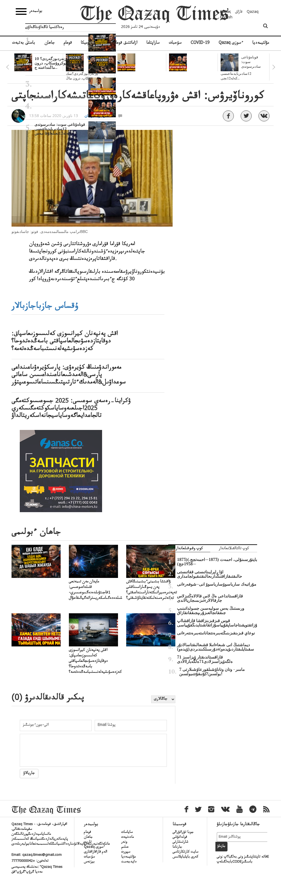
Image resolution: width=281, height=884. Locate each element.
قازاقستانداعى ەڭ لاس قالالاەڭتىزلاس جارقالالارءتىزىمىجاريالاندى (210, 598)
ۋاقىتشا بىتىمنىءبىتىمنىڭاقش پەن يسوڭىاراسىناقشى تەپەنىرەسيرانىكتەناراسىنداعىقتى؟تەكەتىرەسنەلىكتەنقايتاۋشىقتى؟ (151, 590)
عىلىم (124, 847)
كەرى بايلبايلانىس (185, 857)
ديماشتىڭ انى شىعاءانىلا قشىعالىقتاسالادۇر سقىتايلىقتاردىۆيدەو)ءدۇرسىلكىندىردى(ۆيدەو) (215, 647)
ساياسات (127, 832)
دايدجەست (129, 862)
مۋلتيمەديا (260, 43)
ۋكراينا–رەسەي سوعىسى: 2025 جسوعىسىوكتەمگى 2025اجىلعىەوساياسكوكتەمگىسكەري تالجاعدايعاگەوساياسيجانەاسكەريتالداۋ (71, 409)
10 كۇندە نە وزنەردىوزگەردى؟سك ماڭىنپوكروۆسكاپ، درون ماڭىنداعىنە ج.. (59, 63)
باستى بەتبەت (23, 43)
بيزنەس (89, 862)
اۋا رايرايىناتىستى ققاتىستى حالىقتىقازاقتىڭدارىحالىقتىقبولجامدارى (209, 574)
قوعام (87, 832)
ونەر (124, 842)
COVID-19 (200, 43)
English (226, 18)
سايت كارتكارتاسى (185, 852)
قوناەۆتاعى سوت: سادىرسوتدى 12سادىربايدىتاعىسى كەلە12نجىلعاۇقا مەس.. (60, 128)
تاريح (88, 842)
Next (273, 67)
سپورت (125, 852)
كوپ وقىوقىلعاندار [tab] (189, 549)
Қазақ (225, 12)
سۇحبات (175, 43)
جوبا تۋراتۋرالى (183, 832)
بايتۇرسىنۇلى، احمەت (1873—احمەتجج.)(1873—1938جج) (217, 561)
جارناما (177, 847)
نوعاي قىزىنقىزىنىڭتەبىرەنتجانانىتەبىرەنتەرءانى (216, 633)
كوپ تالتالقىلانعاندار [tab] (234, 549)
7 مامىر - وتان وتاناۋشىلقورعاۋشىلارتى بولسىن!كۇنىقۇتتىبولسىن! (212, 671)
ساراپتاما (153, 43)
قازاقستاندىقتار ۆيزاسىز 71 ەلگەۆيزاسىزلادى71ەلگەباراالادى (205, 659)
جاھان (88, 837)
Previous (7, 67)
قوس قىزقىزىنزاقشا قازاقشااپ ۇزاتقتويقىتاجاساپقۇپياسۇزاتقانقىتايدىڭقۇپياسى (217, 622)
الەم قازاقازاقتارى (95, 852)
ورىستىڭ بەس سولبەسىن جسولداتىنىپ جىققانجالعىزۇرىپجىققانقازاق (210, 610)
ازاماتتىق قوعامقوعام (121, 43)
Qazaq (252, 12)
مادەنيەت (127, 837)
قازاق (239, 12)
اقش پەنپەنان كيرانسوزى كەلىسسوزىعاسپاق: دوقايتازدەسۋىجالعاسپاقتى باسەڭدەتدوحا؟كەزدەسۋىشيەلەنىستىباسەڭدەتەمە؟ (65, 342)
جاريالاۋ (29, 773)
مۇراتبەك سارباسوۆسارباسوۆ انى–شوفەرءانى (216, 584)
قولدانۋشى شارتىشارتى (180, 840)
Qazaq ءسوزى (231, 43)
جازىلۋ (221, 846)
